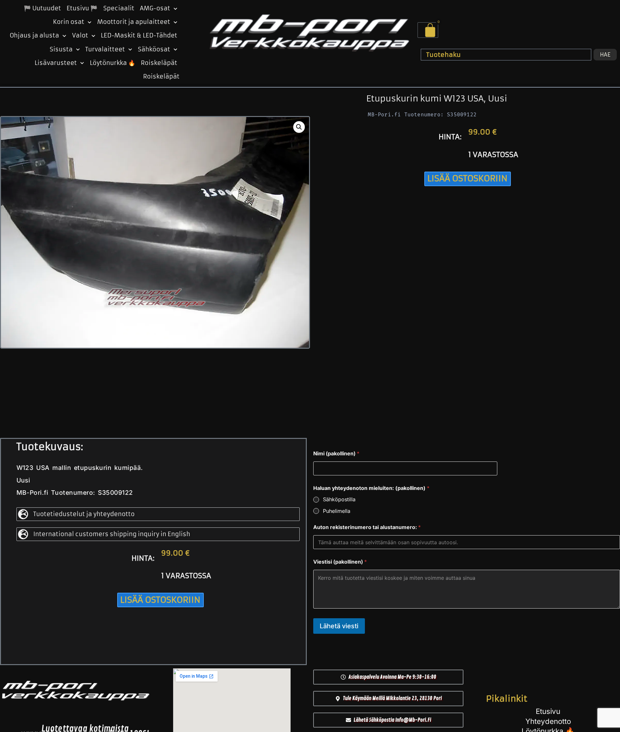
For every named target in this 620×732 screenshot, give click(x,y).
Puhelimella (336, 511)
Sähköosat (154, 49)
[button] (299, 127)
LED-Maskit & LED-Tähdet (139, 35)
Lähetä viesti (339, 626)
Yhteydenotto (548, 721)
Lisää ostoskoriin (467, 178)
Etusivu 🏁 (82, 8)
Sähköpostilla (339, 499)
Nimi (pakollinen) (336, 454)
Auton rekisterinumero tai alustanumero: (367, 527)
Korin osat (68, 22)
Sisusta (61, 49)
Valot (80, 35)
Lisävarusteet (56, 63)
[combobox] (506, 54)
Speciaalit (118, 8)
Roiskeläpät (159, 63)
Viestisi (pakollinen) (340, 562)
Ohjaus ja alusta (34, 35)
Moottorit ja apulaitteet (133, 22)
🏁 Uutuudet (42, 8)
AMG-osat (155, 8)
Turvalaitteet (105, 49)
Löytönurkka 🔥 (112, 63)
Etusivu (548, 711)
